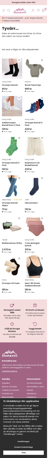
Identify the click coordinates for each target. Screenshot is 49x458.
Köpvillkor (6, 383)
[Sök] (8, 10)
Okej (24, 452)
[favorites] (38, 10)
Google (12, 336)
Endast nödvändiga (23, 447)
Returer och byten (9, 386)
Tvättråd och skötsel (10, 390)
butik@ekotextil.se (9, 371)
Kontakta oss (7, 393)
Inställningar (24, 441)
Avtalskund (31, 397)
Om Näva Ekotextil (34, 383)
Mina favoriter (8, 397)
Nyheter (30, 390)
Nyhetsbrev (31, 393)
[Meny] (3, 10)
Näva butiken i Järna (35, 386)
